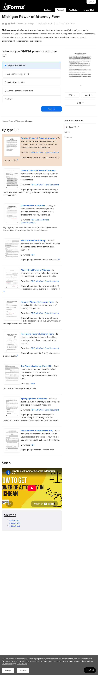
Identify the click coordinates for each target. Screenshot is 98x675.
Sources (68, 137)
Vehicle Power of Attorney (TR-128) (37, 430)
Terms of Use (22, 663)
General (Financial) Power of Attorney (38, 170)
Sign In (91, 2)
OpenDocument (52, 152)
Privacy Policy (7, 663)
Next (50, 109)
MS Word (40, 152)
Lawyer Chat (89, 10)
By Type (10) (72, 126)
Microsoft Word (42, 219)
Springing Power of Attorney (34, 398)
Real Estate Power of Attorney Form (37, 333)
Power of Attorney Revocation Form (37, 301)
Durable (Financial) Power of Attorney (38, 138)
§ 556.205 (14, 520)
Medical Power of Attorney (33, 240)
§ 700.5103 (14, 526)
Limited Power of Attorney (33, 205)
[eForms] (14, 6)
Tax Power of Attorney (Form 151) (36, 366)
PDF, (32, 281)
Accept (8, 670)
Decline (23, 670)
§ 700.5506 (14, 523)
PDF (32, 152)
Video (67, 132)
